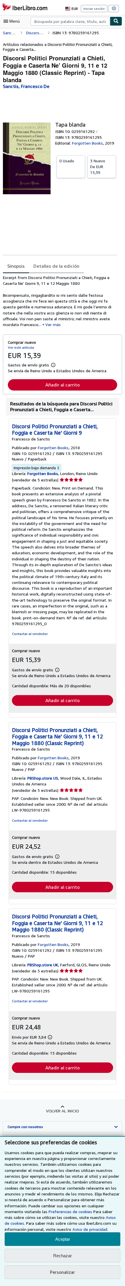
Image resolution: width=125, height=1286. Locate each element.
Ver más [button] (53, 324)
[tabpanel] (60, 301)
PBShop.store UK (42, 964)
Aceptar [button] (62, 1239)
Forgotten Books (42, 473)
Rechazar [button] (62, 1255)
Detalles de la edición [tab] (56, 266)
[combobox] (70, 21)
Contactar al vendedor (30, 634)
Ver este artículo (21, 347)
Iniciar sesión (94, 8)
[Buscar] (116, 21)
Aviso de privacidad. (90, 1229)
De (97, 166)
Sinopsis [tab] (16, 266)
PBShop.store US (42, 778)
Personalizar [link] (62, 1272)
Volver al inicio (62, 1110)
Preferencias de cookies (70, 1211)
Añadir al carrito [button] (62, 385)
